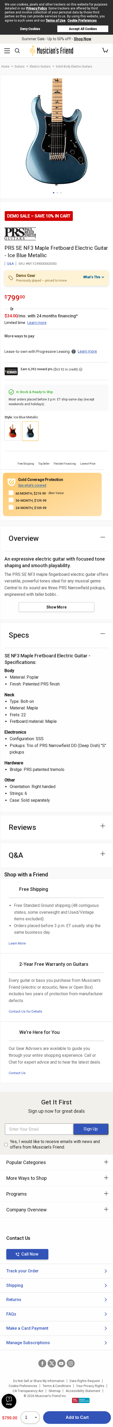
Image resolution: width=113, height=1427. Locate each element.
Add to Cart (77, 1417)
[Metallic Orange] (12, 431)
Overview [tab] (24, 538)
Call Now (29, 1254)
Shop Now (82, 39)
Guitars (19, 66)
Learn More (17, 943)
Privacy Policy (36, 8)
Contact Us (17, 1073)
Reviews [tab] (22, 827)
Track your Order (22, 1270)
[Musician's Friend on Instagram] (70, 1363)
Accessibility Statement (83, 1391)
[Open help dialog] (9, 1401)
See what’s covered (32, 485)
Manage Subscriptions (28, 1342)
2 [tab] (57, 192)
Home (5, 66)
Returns (13, 1299)
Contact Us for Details (25, 1011)
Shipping (14, 1285)
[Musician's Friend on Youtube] (61, 1363)
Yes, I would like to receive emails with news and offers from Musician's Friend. (55, 1144)
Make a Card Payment (27, 1328)
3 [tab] (61, 192)
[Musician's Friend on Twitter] (51, 1363)
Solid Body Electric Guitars (74, 66)
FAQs (11, 1314)
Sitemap (54, 1391)
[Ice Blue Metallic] (30, 431)
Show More (57, 607)
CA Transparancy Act (28, 1391)
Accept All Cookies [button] (83, 29)
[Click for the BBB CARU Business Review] (81, 1400)
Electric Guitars (40, 66)
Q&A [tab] (16, 855)
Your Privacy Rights (90, 1386)
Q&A (10, 264)
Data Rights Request (85, 1381)
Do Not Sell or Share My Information (38, 1381)
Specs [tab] (19, 635)
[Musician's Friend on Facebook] (42, 1363)
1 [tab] (53, 192)
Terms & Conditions (57, 1386)
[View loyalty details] (81, 370)
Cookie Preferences (82, 20)
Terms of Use (55, 20)
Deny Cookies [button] (30, 29)
